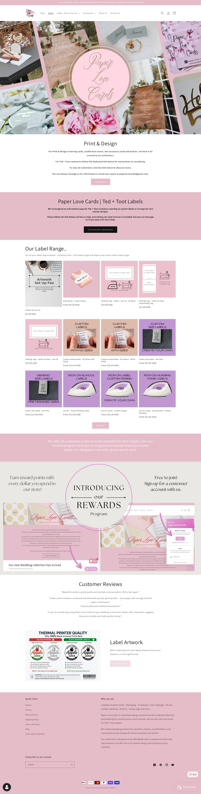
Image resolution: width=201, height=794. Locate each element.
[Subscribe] (71, 764)
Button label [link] (120, 663)
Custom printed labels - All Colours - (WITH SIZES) (118, 360)
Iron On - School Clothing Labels (76, 411)
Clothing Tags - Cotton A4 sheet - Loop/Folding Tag (152, 302)
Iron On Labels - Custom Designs (114, 411)
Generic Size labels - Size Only (37, 411)
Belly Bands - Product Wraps (74, 301)
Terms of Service (32, 724)
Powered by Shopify (108, 788)
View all (100, 425)
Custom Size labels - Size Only (151, 359)
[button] (68, 13)
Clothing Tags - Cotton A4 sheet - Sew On (41, 359)
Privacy (28, 710)
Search (28, 705)
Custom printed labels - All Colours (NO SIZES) (78, 360)
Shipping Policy (32, 719)
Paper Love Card (96, 788)
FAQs (27, 729)
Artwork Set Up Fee (32, 310)
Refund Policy (31, 715)
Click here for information (100, 229)
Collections (100, 182)
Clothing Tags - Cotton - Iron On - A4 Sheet (118, 301)
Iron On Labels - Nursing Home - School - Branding (155, 412)
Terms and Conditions (35, 734)
